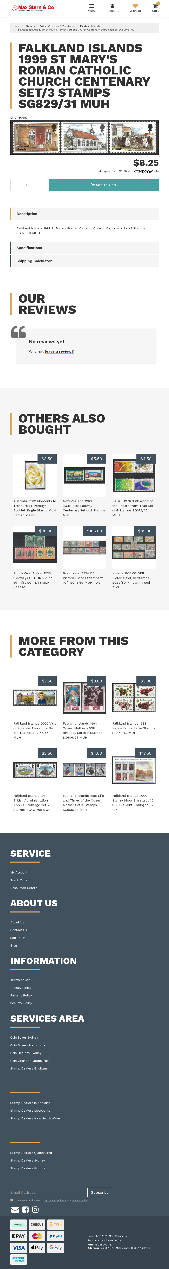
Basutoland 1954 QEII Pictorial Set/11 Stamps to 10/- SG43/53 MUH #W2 (83, 578)
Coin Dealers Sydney (25, 1053)
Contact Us (18, 930)
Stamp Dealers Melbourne (30, 1110)
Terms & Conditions (55, 1200)
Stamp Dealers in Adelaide (30, 1103)
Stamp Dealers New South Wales (35, 1118)
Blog (13, 945)
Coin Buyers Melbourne (27, 1045)
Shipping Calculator (34, 261)
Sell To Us (17, 938)
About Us (17, 922)
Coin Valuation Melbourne (29, 1061)
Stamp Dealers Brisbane (29, 1068)
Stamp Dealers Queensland (31, 1153)
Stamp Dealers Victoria (27, 1168)
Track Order (19, 880)
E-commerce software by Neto (105, 1240)
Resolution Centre (23, 888)
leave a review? (59, 351)
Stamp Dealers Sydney (27, 1160)
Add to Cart (106, 185)
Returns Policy (21, 995)
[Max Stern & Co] (33, 8)
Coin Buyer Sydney (24, 1037)
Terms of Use (20, 980)
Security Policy (21, 1003)
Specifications (29, 248)
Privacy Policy (20, 988)
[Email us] (15, 1209)
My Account (18, 872)
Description (26, 213)
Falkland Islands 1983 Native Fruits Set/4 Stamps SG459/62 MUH (133, 728)
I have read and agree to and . (51, 1200)
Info (156, 171)
